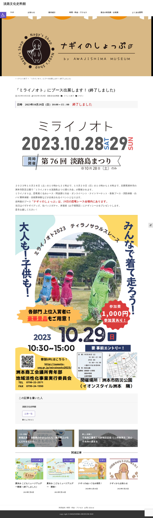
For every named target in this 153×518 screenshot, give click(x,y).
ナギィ (81, 96)
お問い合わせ (89, 508)
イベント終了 (69, 96)
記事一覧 (29, 414)
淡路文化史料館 (14, 4)
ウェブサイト (29, 420)
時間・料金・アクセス (75, 508)
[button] (3, 15)
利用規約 (62, 508)
